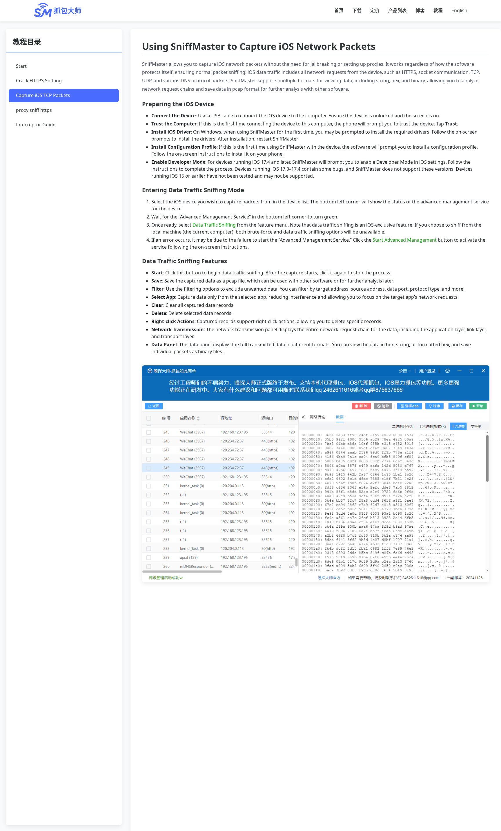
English (459, 10)
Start (21, 66)
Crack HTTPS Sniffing (39, 80)
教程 (438, 10)
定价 (375, 10)
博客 (420, 10)
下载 (357, 10)
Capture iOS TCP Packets (43, 95)
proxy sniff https (34, 110)
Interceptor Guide (35, 124)
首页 (339, 10)
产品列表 (397, 10)
